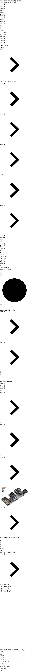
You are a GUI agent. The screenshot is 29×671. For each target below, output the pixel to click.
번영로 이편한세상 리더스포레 (8, 3)
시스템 (2, 31)
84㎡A (1, 25)
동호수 (2, 19)
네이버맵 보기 (4, 554)
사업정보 (2, 4)
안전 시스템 (3, 32)
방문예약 (2, 42)
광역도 (2, 10)
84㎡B (1, 27)
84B (1, 541)
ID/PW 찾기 (3, 666)
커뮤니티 (2, 21)
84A (1, 539)
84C (1, 542)
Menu (2, 47)
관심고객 (2, 40)
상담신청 (2, 342)
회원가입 (9, 666)
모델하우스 (3, 38)
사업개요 (2, 6)
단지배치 (2, 16)
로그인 (2, 49)
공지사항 (2, 36)
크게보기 (2, 392)
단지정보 (2, 14)
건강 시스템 (3, 34)
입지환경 (2, 8)
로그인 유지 (6, 661)
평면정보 (2, 23)
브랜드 (2, 12)
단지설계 (2, 17)
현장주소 (2, 548)
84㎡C (2, 29)
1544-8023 (5, 586)
